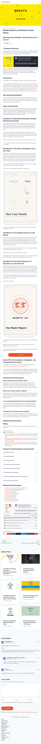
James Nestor (10, 68)
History (3, 731)
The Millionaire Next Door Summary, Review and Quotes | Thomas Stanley (9, 597)
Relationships (4, 727)
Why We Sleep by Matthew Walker (12, 433)
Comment (4, 685)
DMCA (2, 719)
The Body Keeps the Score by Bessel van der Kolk (15, 438)
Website (30, 699)
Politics (3, 734)
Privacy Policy (4, 722)
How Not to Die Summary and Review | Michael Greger (9, 622)
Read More (20, 354)
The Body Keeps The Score (10, 487)
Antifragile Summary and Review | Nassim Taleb (31, 543)
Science (3, 740)
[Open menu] (39, 2)
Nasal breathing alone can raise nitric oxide (25, 157)
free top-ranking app (9, 372)
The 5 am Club (8, 493)
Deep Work (7, 495)
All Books (5, 28)
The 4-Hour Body (8, 499)
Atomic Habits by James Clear (11, 442)
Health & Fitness (11, 28)
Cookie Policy (4, 720)
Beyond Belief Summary (6, 542)
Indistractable (8, 498)
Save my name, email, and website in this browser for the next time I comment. (17, 702)
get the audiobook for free (22, 366)
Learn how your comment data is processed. (28, 712)
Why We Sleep (8, 490)
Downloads (3, 724)
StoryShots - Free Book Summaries (15, 657)
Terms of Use (4, 723)
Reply (38, 641)
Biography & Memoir (5, 733)
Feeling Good (7, 501)
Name (3, 699)
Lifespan (6, 492)
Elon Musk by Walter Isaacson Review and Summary (28, 570)
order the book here (10, 366)
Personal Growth (5, 726)
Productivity (4, 730)
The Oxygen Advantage (10, 489)
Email (16, 699)
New (15, 28)
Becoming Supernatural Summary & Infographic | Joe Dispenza (29, 622)
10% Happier (7, 496)
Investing (3, 738)
